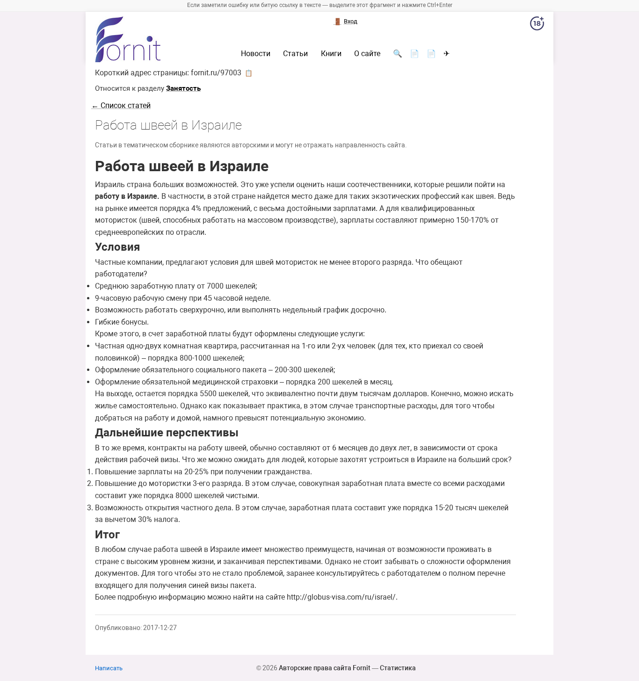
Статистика (398, 668)
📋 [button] (249, 73)
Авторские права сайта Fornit (324, 668)
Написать (109, 668)
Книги (331, 54)
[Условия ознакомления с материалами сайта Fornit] (537, 25)
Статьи (295, 54)
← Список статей (121, 105)
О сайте (367, 54)
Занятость (183, 88)
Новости (255, 54)
